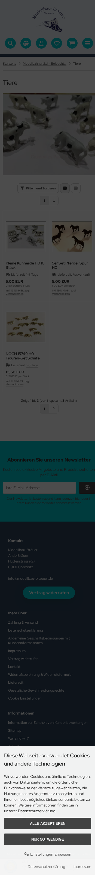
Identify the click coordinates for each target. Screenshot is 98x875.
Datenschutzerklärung (46, 866)
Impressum (82, 866)
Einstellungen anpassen (50, 854)
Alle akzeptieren (47, 824)
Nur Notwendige (47, 839)
